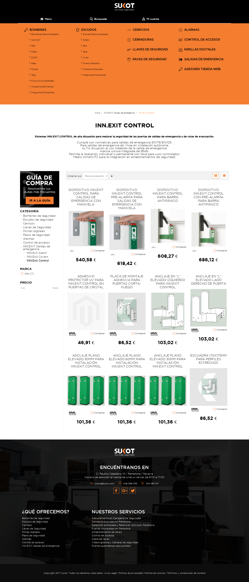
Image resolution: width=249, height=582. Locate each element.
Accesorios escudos (93, 69)
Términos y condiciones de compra (186, 573)
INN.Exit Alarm (37, 252)
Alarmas (28, 238)
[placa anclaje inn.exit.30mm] (167, 391)
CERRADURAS (143, 39)
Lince (85, 57)
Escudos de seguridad (38, 219)
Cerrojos (29, 223)
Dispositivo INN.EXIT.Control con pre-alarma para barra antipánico (208, 197)
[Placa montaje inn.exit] (127, 311)
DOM (34, 57)
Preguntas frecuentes (94, 75)
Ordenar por (74, 176)
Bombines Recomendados (45, 34)
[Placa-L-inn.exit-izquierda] (167, 311)
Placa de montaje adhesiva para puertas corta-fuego (126, 281)
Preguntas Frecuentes (42, 92)
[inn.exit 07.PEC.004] (208, 229)
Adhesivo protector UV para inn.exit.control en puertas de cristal (86, 281)
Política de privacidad (131, 573)
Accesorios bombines (42, 86)
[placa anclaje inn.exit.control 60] (127, 391)
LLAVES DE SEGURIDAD (150, 49)
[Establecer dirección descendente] (111, 176)
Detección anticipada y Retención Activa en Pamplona (123, 525)
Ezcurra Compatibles (42, 80)
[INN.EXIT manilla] (86, 229)
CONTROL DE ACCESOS (202, 39)
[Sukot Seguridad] (124, 7)
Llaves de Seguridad (37, 227)
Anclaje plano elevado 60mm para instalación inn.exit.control (127, 361)
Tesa (33, 75)
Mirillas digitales (34, 231)
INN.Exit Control (38, 260)
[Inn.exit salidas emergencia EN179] (127, 232)
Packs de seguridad (36, 234)
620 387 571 (152, 483)
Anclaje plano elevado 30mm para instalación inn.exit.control (168, 361)
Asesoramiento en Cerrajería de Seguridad (116, 518)
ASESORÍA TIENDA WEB (202, 69)
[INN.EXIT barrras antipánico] (167, 225)
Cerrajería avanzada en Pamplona (111, 521)
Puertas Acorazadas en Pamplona (111, 528)
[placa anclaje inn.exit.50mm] (86, 391)
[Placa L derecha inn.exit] (208, 308)
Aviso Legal (110, 573)
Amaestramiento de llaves (107, 532)
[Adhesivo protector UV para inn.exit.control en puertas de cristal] (86, 311)
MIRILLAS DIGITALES (200, 49)
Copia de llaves (100, 539)
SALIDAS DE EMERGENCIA (203, 59)
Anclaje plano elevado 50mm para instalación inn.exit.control (86, 361)
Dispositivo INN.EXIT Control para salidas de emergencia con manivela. (86, 197)
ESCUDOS (88, 30)
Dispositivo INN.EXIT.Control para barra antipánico (168, 195)
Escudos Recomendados (95, 34)
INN (33, 45)
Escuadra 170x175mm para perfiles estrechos (208, 359)
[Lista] (224, 176)
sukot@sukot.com (104, 483)
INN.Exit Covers (37, 256)
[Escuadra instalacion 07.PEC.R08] (208, 387)
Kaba (34, 51)
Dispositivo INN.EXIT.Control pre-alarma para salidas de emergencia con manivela (127, 199)
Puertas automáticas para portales (111, 546)
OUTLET (35, 40)
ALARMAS (191, 30)
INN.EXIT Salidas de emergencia (36, 248)
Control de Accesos (103, 535)
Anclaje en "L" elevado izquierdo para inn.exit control (167, 281)
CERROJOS (141, 30)
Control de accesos (36, 242)
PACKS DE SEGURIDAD (150, 59)
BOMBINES (38, 30)
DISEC (86, 40)
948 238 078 (130, 483)
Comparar (99, 251)
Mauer (34, 69)
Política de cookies (155, 573)
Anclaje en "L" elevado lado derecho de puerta (208, 279)
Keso (33, 63)
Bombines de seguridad (39, 215)
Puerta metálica (91, 63)
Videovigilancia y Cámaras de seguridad (115, 542)
